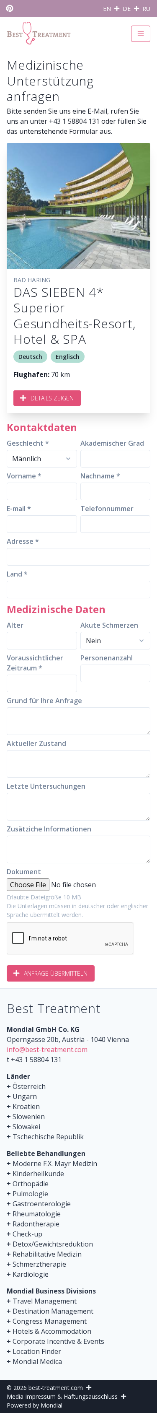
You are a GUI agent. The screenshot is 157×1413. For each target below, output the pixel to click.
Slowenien (29, 1116)
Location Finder (37, 1351)
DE (127, 9)
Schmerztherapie (39, 1264)
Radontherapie (36, 1224)
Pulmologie (30, 1193)
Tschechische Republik (48, 1136)
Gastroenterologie (42, 1203)
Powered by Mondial (34, 1405)
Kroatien (26, 1106)
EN (107, 9)
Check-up (27, 1234)
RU (146, 9)
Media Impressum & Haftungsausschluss (62, 1396)
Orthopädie (31, 1183)
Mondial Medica (37, 1361)
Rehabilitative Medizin (47, 1254)
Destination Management (53, 1311)
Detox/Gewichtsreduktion (53, 1244)
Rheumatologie (37, 1213)
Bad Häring (31, 280)
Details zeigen (52, 398)
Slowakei (26, 1126)
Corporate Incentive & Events (58, 1341)
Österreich (29, 1086)
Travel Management (45, 1301)
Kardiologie (31, 1274)
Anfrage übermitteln (56, 973)
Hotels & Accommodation (52, 1331)
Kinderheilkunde (38, 1173)
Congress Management (50, 1321)
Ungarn (25, 1096)
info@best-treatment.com (47, 1049)
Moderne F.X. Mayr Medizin (55, 1163)
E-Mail (97, 111)
